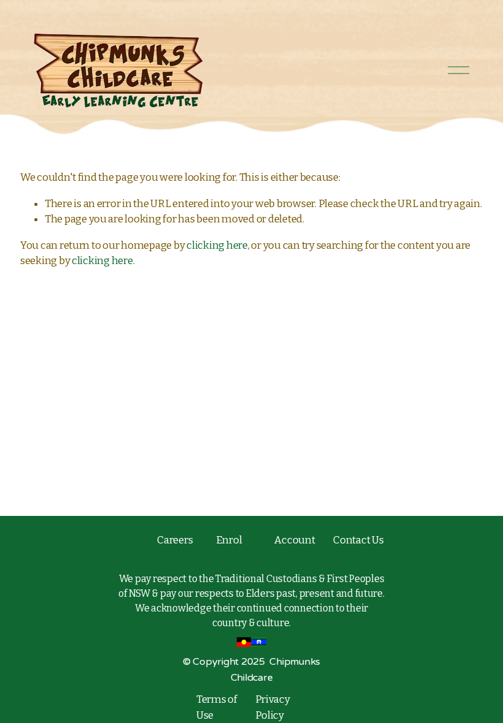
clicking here (217, 245)
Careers (175, 540)
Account (294, 540)
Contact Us (358, 540)
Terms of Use (216, 707)
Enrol (229, 540)
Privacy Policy (272, 707)
